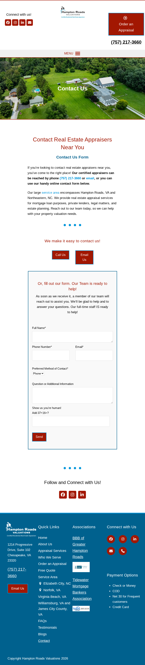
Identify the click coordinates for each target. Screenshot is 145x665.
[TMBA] (81, 608)
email (90, 178)
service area (50, 192)
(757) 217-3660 (70, 178)
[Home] (72, 12)
